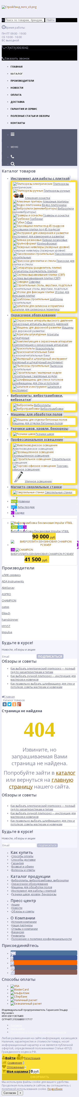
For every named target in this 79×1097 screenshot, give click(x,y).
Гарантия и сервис (24, 108)
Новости (17, 87)
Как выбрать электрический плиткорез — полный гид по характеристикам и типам (43, 670)
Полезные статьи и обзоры (30, 115)
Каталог (17, 73)
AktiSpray (8, 588)
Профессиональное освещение (37, 439)
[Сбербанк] (19, 996)
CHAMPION (9, 600)
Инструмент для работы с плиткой (40, 178)
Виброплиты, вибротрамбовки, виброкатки (37, 397)
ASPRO (6, 594)
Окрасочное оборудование (33, 315)
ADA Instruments (13, 581)
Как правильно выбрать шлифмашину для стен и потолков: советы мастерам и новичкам (43, 685)
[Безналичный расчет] (26, 1003)
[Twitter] (9, 704)
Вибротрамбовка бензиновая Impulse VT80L (40, 531)
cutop (5, 607)
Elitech (6, 613)
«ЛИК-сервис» (11, 575)
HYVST (6, 626)
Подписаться (50, 656)
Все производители (14, 638)
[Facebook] (12, 958)
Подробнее (55, 1089)
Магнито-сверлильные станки (36, 487)
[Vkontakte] (13, 953)
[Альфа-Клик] (20, 993)
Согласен (10, 1093)
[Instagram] (13, 973)
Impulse (7, 632)
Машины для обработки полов (36, 414)
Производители (22, 80)
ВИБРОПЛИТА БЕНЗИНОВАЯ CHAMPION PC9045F (42, 554)
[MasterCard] (20, 989)
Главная (17, 66)
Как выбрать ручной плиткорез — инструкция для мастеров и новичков (43, 677)
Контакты (18, 123)
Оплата (16, 94)
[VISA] (15, 986)
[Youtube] (13, 968)
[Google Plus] (19, 704)
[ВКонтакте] (5, 704)
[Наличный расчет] (24, 1000)
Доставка (18, 101)
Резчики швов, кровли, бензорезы (39, 428)
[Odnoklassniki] (12, 963)
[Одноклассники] (14, 704)
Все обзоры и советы (15, 693)
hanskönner (10, 620)
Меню (14, 147)
